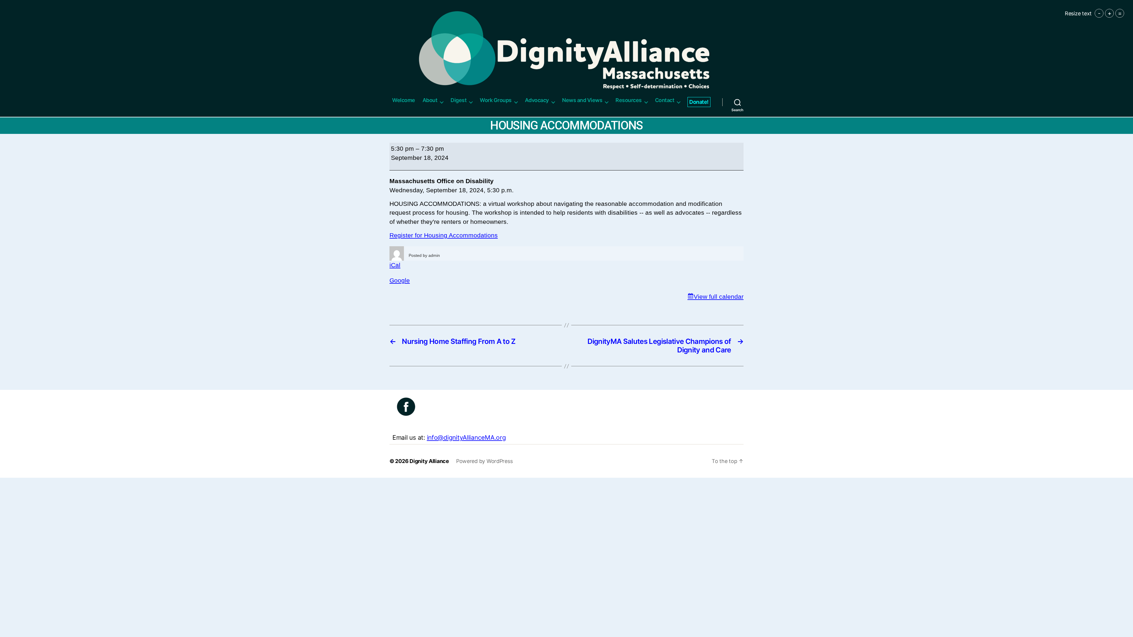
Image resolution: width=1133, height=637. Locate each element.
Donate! (699, 102)
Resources (628, 100)
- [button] (1099, 13)
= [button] (1120, 13)
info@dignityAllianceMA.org (466, 437)
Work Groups (496, 100)
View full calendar (719, 296)
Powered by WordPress (484, 461)
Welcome (403, 100)
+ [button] (1109, 13)
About (430, 100)
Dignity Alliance (429, 461)
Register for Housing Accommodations (443, 235)
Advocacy (537, 100)
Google (399, 280)
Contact (664, 100)
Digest (458, 100)
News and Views (582, 100)
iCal (394, 265)
